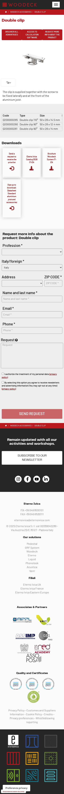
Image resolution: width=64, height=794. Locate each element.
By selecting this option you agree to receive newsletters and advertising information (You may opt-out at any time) (30, 386)
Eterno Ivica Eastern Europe (32, 592)
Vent (32, 571)
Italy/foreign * (13, 261)
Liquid (32, 559)
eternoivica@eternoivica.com (32, 520)
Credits (48, 714)
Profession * (13, 246)
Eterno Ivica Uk (32, 584)
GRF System (32, 547)
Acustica (32, 567)
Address (8, 277)
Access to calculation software (32, 35)
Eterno (32, 555)
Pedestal (32, 544)
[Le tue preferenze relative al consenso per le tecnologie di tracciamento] (16, 788)
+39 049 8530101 (34, 510)
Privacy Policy (16, 710)
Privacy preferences (22, 718)
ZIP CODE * (53, 277)
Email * (8, 308)
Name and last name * (20, 293)
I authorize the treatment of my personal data (29, 376)
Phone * (9, 324)
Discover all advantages (11, 33)
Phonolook (32, 563)
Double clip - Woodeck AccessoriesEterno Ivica (20, 5)
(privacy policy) (9, 389)
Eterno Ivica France (32, 588)
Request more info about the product (52, 35)
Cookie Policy (34, 714)
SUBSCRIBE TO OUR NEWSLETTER (32, 457)
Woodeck (32, 551)
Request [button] (8, 340)
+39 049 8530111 (34, 514)
